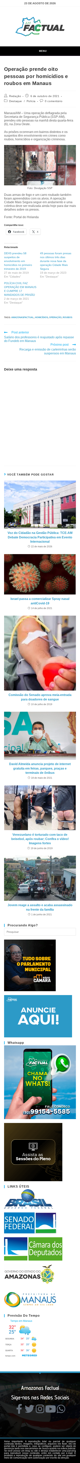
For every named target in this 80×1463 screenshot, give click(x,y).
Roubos (67, 317)
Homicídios (41, 317)
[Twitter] (29, 1409)
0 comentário (53, 101)
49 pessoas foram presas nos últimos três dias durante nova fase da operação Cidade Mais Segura (55, 261)
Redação (15, 96)
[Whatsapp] (61, 1409)
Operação (55, 317)
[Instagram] (40, 1409)
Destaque (15, 101)
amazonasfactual (22, 317)
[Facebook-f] (19, 1409)
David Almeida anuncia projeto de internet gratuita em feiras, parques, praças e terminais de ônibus (40, 768)
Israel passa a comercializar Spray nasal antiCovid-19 (39, 601)
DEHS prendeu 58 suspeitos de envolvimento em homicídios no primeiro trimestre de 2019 (18, 261)
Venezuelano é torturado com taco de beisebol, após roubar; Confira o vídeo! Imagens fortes (40, 839)
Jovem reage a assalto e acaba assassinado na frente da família (40, 907)
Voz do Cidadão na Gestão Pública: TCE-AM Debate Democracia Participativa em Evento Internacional (40, 537)
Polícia (31, 101)
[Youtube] (50, 1409)
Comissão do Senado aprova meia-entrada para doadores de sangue (40, 697)
